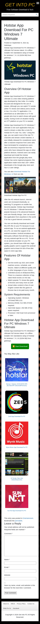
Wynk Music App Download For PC (17, 447)
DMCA (13, 603)
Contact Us (30, 603)
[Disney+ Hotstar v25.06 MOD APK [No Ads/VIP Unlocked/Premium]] (16, 369)
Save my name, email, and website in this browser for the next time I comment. (19, 586)
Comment (8, 534)
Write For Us (7, 608)
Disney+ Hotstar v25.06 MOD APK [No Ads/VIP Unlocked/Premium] (16, 384)
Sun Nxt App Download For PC (16, 510)
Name (7, 559)
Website (7, 575)
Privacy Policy (21, 603)
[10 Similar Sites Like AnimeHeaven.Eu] (16, 464)
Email (6, 567)
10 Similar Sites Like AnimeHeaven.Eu (17, 479)
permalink (18, 521)
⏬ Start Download (20, 346)
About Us (6, 603)
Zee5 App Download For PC (16, 416)
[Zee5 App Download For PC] (16, 402)
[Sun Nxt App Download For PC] (16, 496)
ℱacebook (16, 608)
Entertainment (28, 518)
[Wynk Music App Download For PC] (16, 433)
